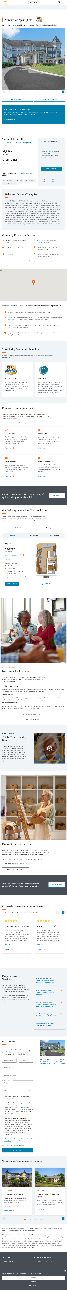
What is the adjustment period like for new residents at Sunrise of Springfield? (46, 980)
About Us (6, 1257)
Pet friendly (10, 254)
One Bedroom (33, 536)
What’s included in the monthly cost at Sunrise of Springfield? (45, 992)
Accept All (33, 1281)
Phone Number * (10, 1075)
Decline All (33, 1285)
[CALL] (59, 2)
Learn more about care (27, 175)
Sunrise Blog (7, 1261)
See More (8, 944)
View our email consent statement (13, 1145)
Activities (40, 240)
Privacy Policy (19, 1139)
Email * (7, 1068)
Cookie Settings (33, 1278)
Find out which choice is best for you (15, 423)
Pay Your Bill (55, 180)
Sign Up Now (57, 495)
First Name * (9, 1060)
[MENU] (64, 2)
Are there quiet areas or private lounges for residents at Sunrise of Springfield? (46, 1004)
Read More (8, 448)
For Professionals (42, 1261)
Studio (12, 536)
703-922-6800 (46, 157)
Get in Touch (51, 169)
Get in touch (8, 119)
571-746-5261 (45, 153)
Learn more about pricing (13, 555)
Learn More (8, 1210)
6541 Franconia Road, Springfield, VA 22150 (19, 144)
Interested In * (8, 1080)
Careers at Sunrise (42, 1257)
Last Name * (25, 1060)
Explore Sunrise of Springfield (10, 7)
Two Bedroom (54, 536)
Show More (32, 261)
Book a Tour (12, 584)
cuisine (21, 247)
